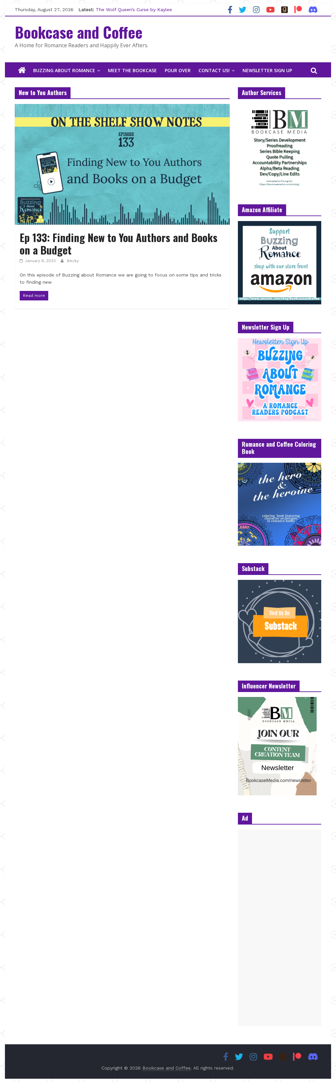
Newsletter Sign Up (267, 70)
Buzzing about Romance (64, 70)
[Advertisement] (279, 927)
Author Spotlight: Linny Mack (128, 8)
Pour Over (178, 70)
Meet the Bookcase (132, 70)
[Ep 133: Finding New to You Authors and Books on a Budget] (122, 108)
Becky (73, 260)
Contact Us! (214, 70)
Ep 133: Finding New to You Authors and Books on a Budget (119, 243)
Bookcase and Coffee (78, 32)
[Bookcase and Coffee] (22, 70)
